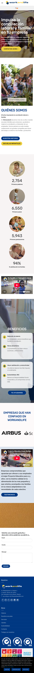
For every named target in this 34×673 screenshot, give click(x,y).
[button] (2, 3)
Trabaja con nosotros (7, 632)
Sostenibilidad (5, 626)
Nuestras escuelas (7, 616)
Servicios (4, 619)
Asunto (3, 545)
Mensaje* (4, 552)
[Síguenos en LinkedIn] (14, 600)
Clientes (3, 622)
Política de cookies (9, 666)
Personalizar (16, 669)
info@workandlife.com (18, 596)
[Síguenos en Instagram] (5, 600)
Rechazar (25, 669)
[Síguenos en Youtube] (17, 600)
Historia (3, 613)
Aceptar (7, 669)
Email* (3, 537)
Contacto (4, 629)
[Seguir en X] (8, 600)
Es (16, 8)
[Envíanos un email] (11, 600)
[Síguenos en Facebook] (2, 600)
